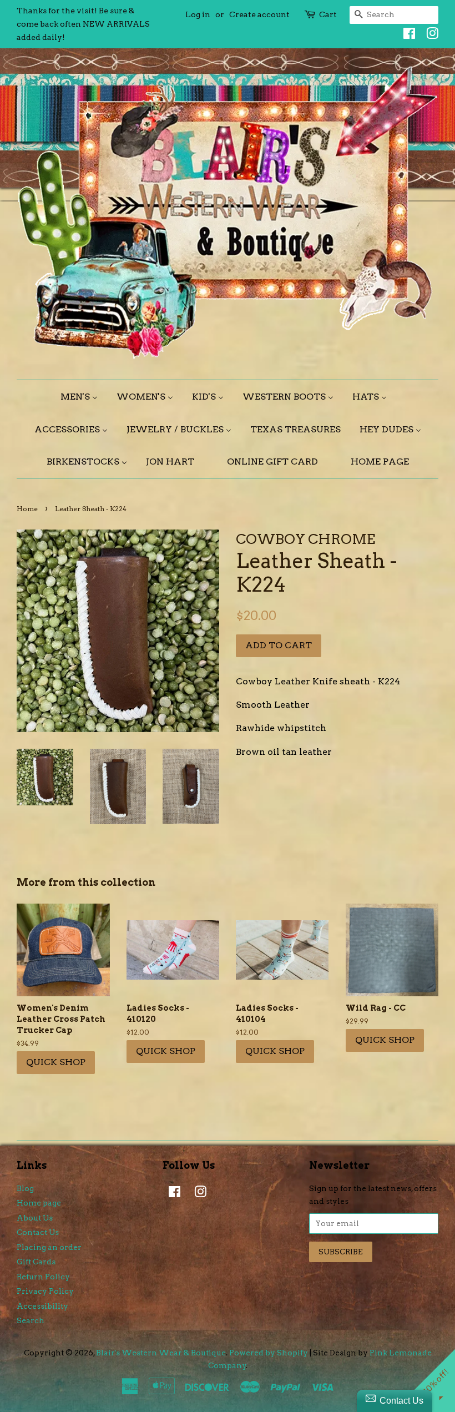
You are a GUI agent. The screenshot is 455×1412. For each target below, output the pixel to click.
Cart (328, 14)
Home (27, 509)
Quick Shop (55, 1062)
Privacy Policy (45, 1291)
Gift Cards (36, 1261)
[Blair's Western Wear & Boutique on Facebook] (406, 35)
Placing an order (49, 1247)
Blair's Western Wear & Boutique (161, 1352)
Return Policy (43, 1276)
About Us (35, 1217)
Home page (39, 1202)
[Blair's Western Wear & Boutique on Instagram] (429, 35)
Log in (197, 14)
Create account (259, 14)
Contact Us (38, 1232)
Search (30, 1320)
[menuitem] (83, 396)
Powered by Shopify (268, 1352)
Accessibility (42, 1306)
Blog (25, 1188)
